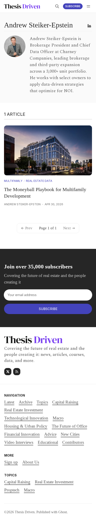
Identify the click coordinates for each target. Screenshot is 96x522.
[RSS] (16, 371)
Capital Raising (17, 482)
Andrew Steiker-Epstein (22, 204)
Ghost (62, 512)
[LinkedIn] (89, 26)
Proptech (11, 490)
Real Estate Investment (54, 482)
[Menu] (88, 6)
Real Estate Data (39, 181)
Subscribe (72, 6)
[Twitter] (7, 371)
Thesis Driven (25, 512)
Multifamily (13, 181)
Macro (29, 490)
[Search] (57, 6)
